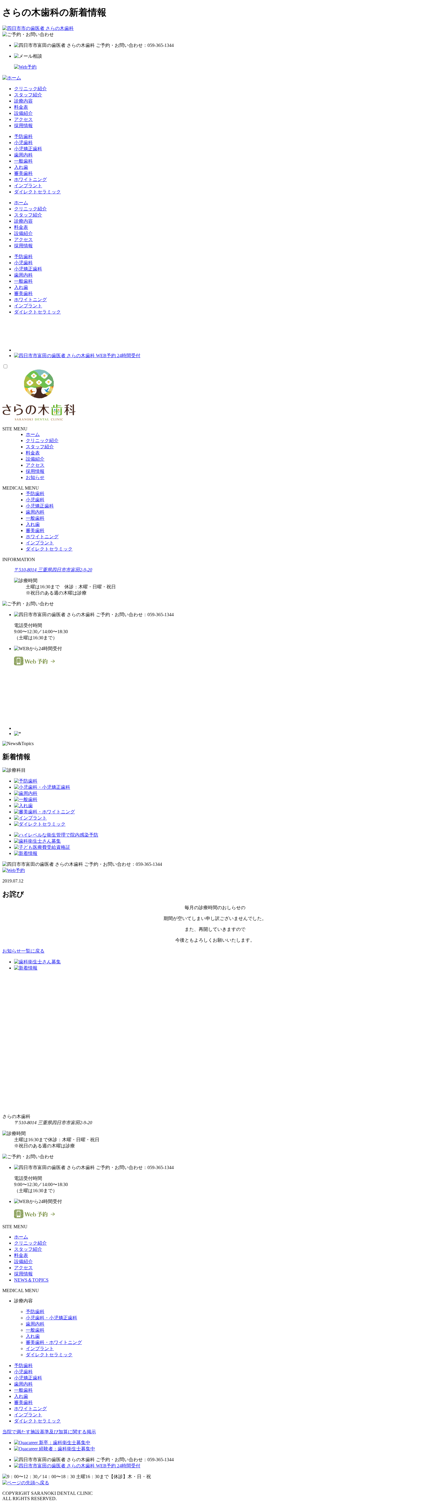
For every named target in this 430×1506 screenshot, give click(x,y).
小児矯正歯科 (28, 148)
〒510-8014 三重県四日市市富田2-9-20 (53, 569)
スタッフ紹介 (28, 94)
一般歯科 (23, 161)
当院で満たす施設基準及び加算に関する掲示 (49, 1431)
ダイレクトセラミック (37, 191)
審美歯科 (23, 173)
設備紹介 (23, 113)
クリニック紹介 (30, 88)
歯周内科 (23, 154)
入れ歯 (21, 167)
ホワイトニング (30, 179)
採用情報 (23, 125)
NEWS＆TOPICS (31, 1279)
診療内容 (23, 100)
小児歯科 (23, 142)
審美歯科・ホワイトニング (54, 1342)
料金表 (21, 107)
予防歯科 (23, 136)
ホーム (21, 202)
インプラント (28, 185)
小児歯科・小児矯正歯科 (51, 1317)
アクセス (23, 119)
